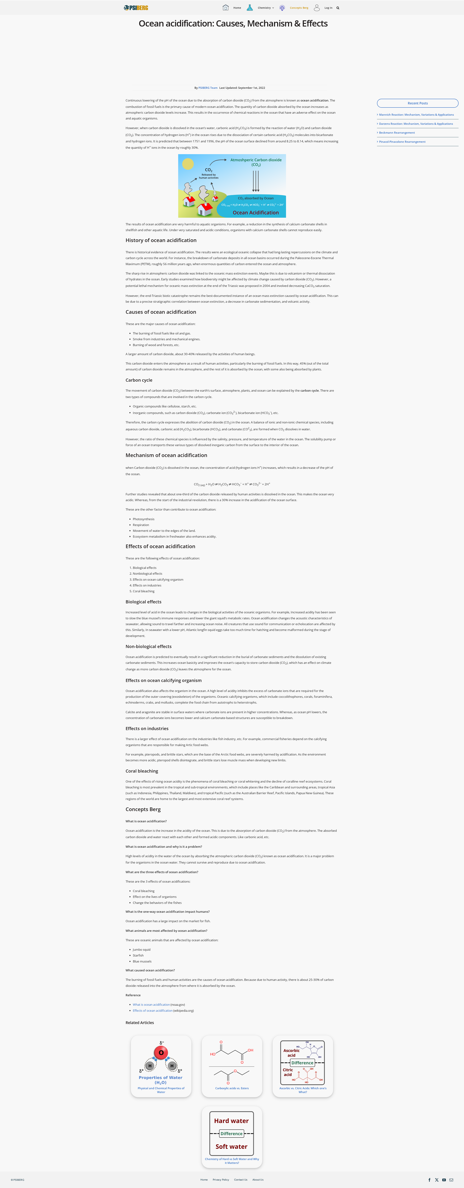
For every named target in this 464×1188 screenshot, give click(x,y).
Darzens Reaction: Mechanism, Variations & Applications (416, 123)
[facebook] (429, 1180)
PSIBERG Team (208, 88)
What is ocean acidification (151, 1004)
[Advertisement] (229, 57)
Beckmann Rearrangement (397, 132)
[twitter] (437, 1180)
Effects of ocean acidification (153, 1010)
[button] (338, 8)
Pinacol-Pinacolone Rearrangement (402, 141)
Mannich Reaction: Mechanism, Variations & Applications (416, 114)
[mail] (451, 1180)
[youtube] (444, 1180)
